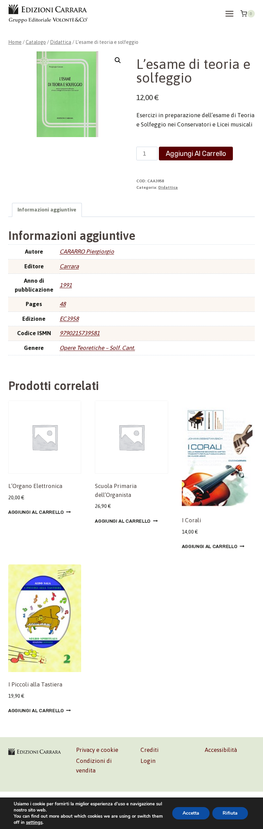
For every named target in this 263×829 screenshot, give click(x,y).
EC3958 (69, 318)
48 (63, 304)
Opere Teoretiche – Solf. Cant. (97, 347)
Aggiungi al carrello (196, 153)
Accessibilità (221, 749)
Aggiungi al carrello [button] (36, 512)
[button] (118, 60)
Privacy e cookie (97, 749)
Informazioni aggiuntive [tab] (46, 209)
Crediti (149, 749)
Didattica (168, 187)
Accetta (191, 813)
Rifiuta (230, 813)
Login (147, 760)
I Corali (191, 520)
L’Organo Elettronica (35, 486)
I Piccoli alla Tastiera (35, 684)
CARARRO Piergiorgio (87, 251)
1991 (66, 285)
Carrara (69, 266)
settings (34, 822)
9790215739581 (80, 333)
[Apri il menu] (229, 13)
